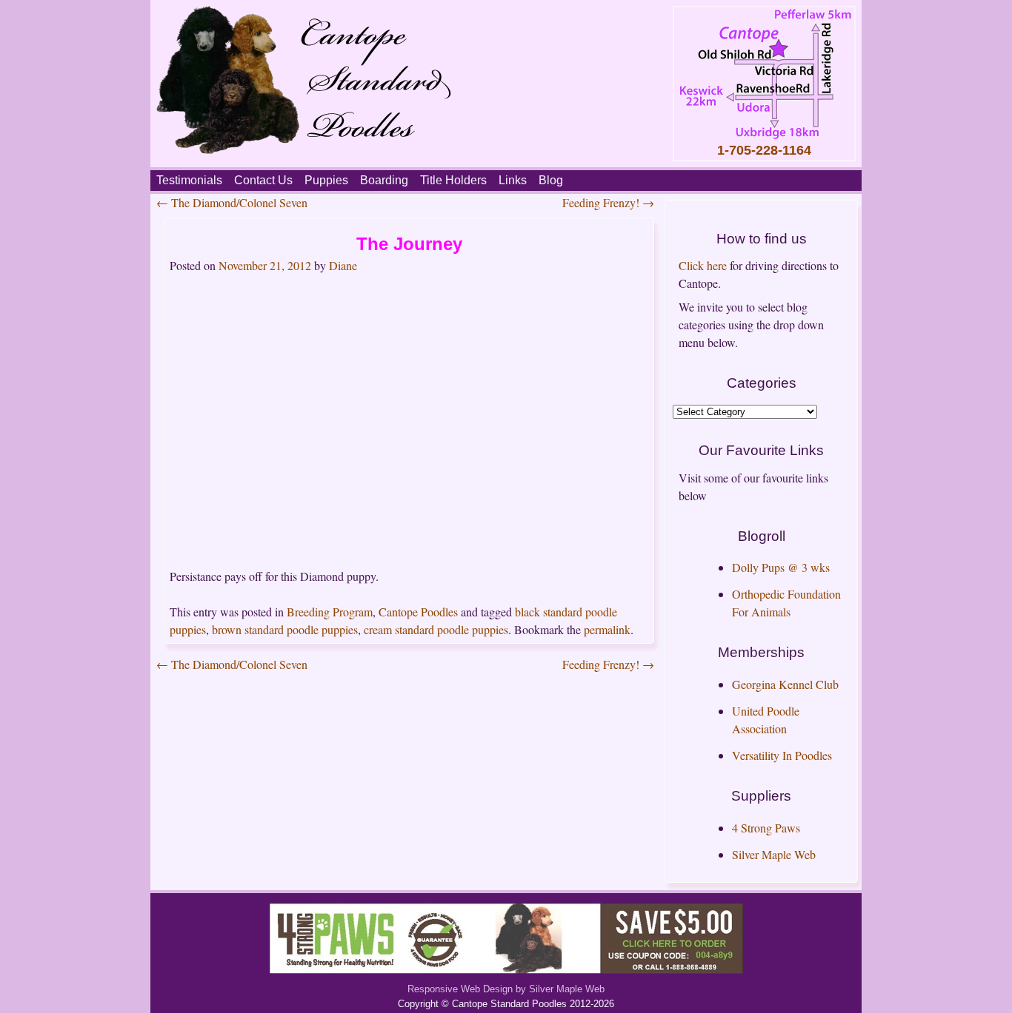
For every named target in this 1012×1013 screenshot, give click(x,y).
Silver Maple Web (774, 854)
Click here (703, 265)
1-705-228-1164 (764, 150)
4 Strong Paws (766, 827)
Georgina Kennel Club (785, 684)
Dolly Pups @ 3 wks (781, 567)
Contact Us (263, 180)
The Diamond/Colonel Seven (231, 202)
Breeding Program (330, 611)
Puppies (326, 180)
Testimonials (189, 180)
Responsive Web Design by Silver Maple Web (506, 989)
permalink (607, 629)
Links (513, 180)
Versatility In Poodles (782, 755)
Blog (551, 180)
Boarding (384, 180)
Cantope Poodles (418, 611)
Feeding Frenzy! (608, 202)
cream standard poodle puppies (436, 629)
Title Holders (453, 180)
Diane (343, 265)
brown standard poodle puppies (285, 629)
